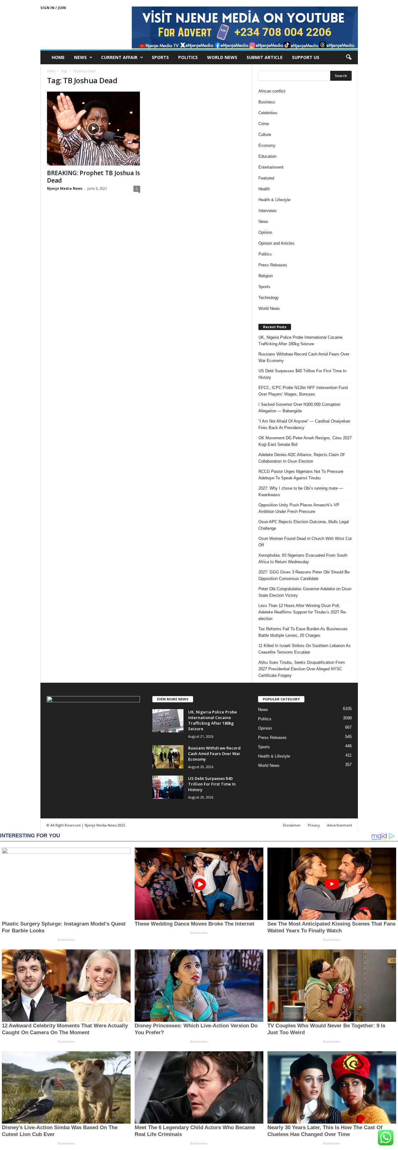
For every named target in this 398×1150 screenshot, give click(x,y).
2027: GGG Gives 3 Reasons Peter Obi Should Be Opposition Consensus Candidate (303, 575)
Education (267, 156)
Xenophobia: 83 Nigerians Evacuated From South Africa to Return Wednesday (302, 558)
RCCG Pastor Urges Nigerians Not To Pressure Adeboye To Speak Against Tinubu (300, 474)
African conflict (271, 91)
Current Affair (119, 57)
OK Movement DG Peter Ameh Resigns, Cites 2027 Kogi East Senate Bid (305, 441)
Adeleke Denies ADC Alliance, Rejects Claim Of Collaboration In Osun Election (301, 458)
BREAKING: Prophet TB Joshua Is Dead (93, 176)
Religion (265, 276)
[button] (348, 57)
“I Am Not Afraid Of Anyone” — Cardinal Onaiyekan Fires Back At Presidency (304, 424)
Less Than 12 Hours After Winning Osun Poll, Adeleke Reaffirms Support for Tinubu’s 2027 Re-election (302, 612)
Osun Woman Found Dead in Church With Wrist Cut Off (305, 541)
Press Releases (272, 265)
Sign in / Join (53, 7)
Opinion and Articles (276, 243)
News (80, 57)
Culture (264, 134)
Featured (266, 178)
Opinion (265, 232)
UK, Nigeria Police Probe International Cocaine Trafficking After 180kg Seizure (300, 340)
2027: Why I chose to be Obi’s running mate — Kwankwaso (300, 491)
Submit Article (265, 57)
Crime (263, 123)
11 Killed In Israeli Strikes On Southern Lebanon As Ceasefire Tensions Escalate (304, 648)
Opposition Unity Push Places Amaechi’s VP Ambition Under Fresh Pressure (298, 508)
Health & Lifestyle (274, 199)
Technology (268, 297)
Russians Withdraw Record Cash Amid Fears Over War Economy (303, 357)
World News (222, 57)
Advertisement (339, 825)
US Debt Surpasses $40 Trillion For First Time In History (302, 374)
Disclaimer (292, 825)
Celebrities (267, 113)
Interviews (267, 210)
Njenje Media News (64, 188)
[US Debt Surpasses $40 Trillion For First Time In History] (167, 787)
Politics (188, 57)
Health (264, 189)
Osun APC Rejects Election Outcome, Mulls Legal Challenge (303, 525)
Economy (266, 145)
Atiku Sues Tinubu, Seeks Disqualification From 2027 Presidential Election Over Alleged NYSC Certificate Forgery (301, 669)
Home (58, 57)
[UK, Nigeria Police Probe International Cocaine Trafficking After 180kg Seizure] (167, 720)
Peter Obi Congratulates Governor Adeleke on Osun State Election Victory (304, 592)
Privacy (314, 825)
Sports (160, 57)
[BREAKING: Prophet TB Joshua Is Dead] (93, 128)
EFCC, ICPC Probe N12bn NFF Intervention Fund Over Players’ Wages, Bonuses (303, 390)
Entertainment (271, 167)
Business (266, 102)
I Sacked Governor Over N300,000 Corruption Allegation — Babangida (299, 407)
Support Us (305, 57)
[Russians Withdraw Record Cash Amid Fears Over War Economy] (167, 756)
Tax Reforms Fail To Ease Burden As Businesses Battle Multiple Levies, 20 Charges (303, 632)
